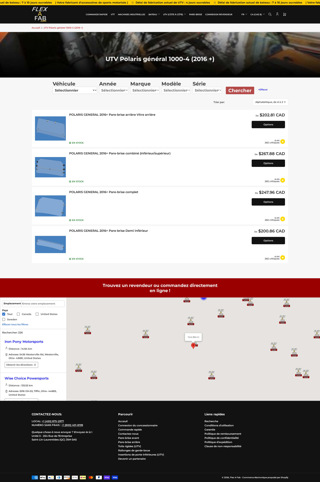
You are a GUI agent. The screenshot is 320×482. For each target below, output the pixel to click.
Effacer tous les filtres (15, 324)
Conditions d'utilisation (219, 425)
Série (199, 84)
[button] (286, 303)
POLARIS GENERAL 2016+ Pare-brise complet (103, 192)
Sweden (12, 319)
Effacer (263, 89)
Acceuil (123, 421)
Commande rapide (97, 14)
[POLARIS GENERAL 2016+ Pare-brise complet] (50, 205)
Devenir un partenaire (132, 458)
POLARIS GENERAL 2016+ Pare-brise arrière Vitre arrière (112, 115)
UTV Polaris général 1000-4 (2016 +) (63, 27)
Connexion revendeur (218, 14)
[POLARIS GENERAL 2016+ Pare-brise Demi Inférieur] (50, 244)
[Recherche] (270, 14)
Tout (9, 314)
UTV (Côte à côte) (173, 14)
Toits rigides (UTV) (129, 446)
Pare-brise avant (128, 437)
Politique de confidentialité (221, 437)
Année (107, 84)
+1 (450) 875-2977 (53, 421)
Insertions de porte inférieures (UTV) (141, 454)
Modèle (171, 84)
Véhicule (64, 84)
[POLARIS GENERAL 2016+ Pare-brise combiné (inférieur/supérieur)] (50, 167)
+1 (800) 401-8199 (72, 425)
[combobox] (43, 303)
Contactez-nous (128, 433)
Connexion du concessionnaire (138, 425)
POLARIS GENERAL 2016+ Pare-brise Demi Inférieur (108, 231)
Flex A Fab (235, 477)
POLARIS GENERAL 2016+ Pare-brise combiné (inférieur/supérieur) (119, 153)
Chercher (240, 90)
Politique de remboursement (222, 433)
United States (49, 314)
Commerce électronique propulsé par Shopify (265, 477)
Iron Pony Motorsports (24, 342)
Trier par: (219, 102)
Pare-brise (195, 14)
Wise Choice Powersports (26, 378)
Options (268, 124)
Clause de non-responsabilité (222, 446)
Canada (26, 314)
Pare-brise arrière (129, 442)
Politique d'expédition (218, 442)
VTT (113, 14)
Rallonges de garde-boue (134, 450)
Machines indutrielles (131, 14)
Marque (140, 84)
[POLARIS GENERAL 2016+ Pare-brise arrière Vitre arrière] (50, 128)
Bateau (152, 14)
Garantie (209, 429)
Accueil (36, 27)
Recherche (211, 421)
